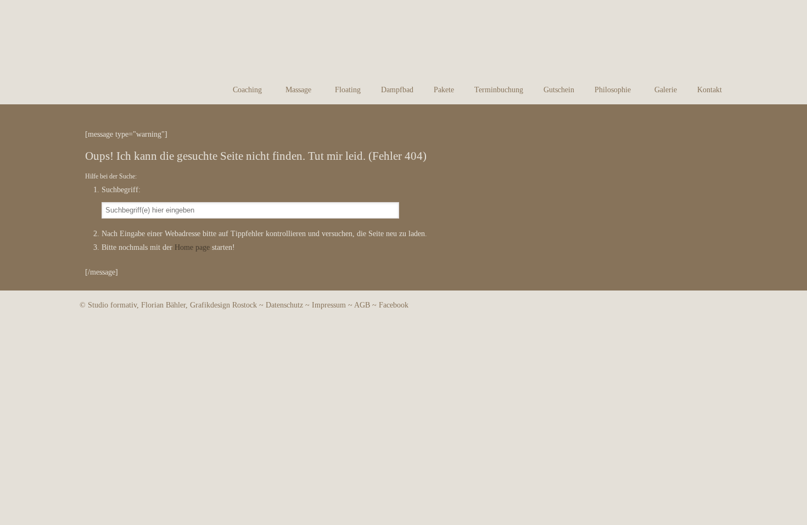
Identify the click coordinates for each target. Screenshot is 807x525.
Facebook (393, 305)
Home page (192, 247)
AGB (362, 305)
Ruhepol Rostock (122, 40)
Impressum (329, 305)
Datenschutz (284, 305)
